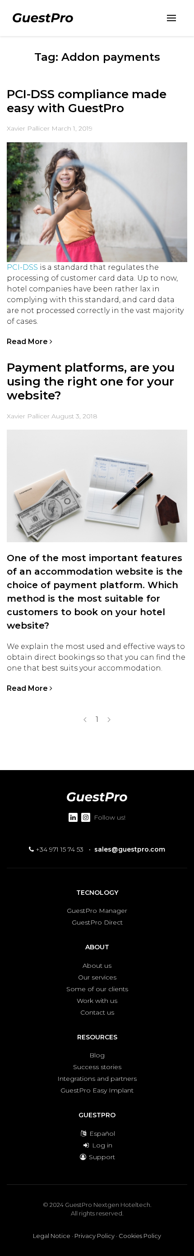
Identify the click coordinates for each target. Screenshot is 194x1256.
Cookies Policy (140, 1235)
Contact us (97, 1012)
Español (101, 1133)
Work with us (97, 1001)
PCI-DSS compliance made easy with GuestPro (86, 101)
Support (101, 1157)
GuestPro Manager (97, 911)
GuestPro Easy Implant (97, 1090)
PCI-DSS (22, 267)
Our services (97, 977)
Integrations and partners (97, 1079)
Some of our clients (97, 989)
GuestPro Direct (97, 922)
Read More (28, 341)
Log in (101, 1145)
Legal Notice (51, 1235)
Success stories (97, 1067)
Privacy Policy (94, 1235)
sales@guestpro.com (129, 849)
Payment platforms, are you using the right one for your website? (91, 381)
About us (97, 965)
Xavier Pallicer (28, 128)
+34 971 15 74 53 (58, 849)
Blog (97, 1055)
